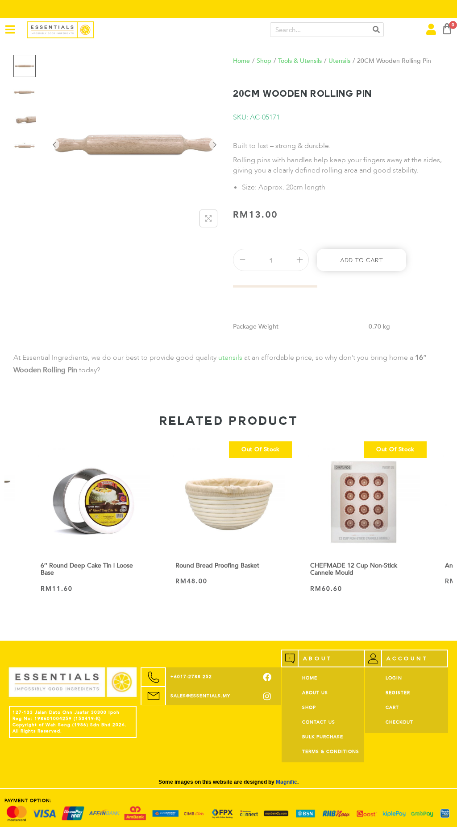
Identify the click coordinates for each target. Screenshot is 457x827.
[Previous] (54, 145)
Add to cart (361, 259)
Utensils (339, 61)
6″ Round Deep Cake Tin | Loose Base (87, 569)
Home (241, 61)
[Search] (376, 30)
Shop (264, 61)
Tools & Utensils (300, 61)
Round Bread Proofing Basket (217, 565)
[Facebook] (267, 677)
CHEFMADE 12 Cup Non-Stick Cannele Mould (353, 569)
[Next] (214, 145)
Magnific (286, 782)
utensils (231, 357)
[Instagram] (267, 696)
